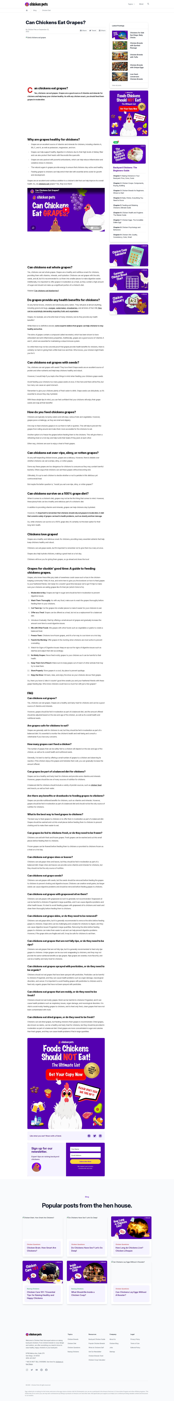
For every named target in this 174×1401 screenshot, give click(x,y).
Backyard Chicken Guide (97, 1339)
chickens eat (44, 184)
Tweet (94, 30)
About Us (113, 1339)
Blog (34, 10)
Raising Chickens (73, 1352)
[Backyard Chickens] (45, 1334)
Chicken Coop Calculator (97, 1360)
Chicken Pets (32, 29)
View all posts (116, 85)
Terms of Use (134, 1343)
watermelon (61, 308)
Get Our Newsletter (95, 1352)
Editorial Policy (135, 1347)
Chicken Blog (114, 1343)
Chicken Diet (46, 10)
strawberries (72, 308)
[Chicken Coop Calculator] (129, 255)
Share (84, 30)
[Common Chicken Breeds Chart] (129, 279)
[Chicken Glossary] (129, 303)
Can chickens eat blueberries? (46, 291)
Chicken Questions (74, 1347)
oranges (51, 308)
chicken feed (96, 785)
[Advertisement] (66, 118)
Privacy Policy (135, 1339)
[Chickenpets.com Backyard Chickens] (27, 10)
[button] (36, 1167)
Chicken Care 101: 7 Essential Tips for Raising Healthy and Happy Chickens (41, 1295)
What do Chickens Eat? (96, 1347)
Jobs (111, 1347)
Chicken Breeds (73, 1339)
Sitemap (112, 1352)
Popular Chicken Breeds (97, 1343)
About (141, 4)
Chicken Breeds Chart (96, 1356)
